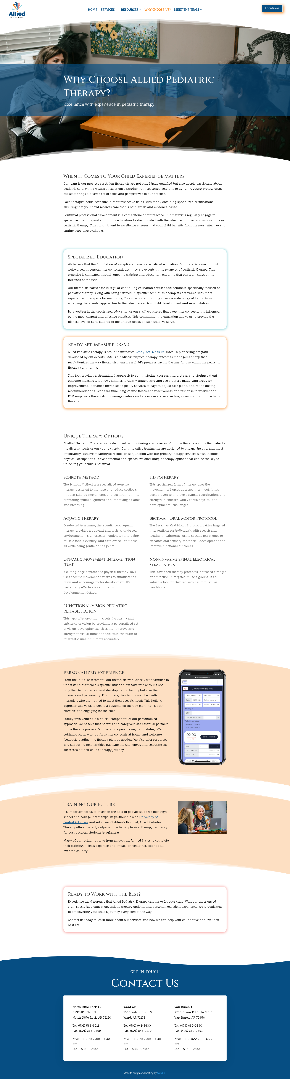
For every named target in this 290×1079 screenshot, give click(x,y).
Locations (272, 8)
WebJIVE (161, 1073)
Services (108, 10)
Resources (129, 10)
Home (92, 10)
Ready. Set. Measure (150, 352)
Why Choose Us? (158, 10)
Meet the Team (186, 10)
